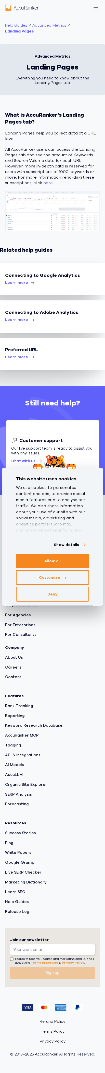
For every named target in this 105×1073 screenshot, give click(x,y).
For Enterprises (20, 624)
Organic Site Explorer (26, 784)
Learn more (16, 282)
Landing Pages (19, 31)
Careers (13, 667)
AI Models (14, 765)
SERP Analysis (18, 794)
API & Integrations (23, 755)
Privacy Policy (73, 963)
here (48, 183)
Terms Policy (52, 1031)
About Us (14, 657)
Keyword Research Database (33, 725)
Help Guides (16, 25)
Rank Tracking (19, 705)
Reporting (15, 715)
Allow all (52, 561)
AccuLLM (14, 774)
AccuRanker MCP (22, 735)
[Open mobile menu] (96, 8)
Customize (49, 577)
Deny (52, 594)
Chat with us (23, 461)
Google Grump (19, 862)
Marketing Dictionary (26, 882)
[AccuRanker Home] (22, 8)
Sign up (53, 972)
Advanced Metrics (49, 25)
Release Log (17, 911)
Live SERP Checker (23, 872)
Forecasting (17, 804)
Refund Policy (52, 1021)
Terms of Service (44, 963)
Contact (13, 677)
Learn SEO (15, 892)
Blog (9, 842)
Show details (66, 544)
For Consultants (20, 634)
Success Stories (20, 833)
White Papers (18, 852)
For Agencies (18, 615)
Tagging (13, 745)
